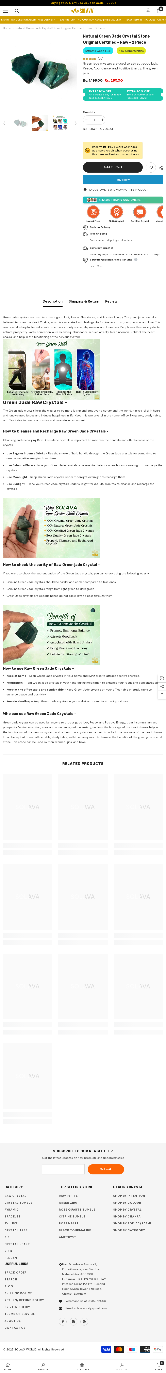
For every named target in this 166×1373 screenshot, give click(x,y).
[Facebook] (63, 1321)
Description (53, 301)
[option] (40, 70)
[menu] (5, 10)
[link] (27, 845)
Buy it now (123, 179)
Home (7, 28)
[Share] (159, 168)
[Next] (76, 123)
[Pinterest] (84, 1321)
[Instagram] (73, 1321)
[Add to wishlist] (151, 167)
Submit (105, 1169)
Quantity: (89, 112)
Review (111, 301)
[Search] (17, 11)
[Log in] (148, 11)
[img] (89, 59)
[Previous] (4, 123)
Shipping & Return (84, 301)
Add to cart (113, 167)
